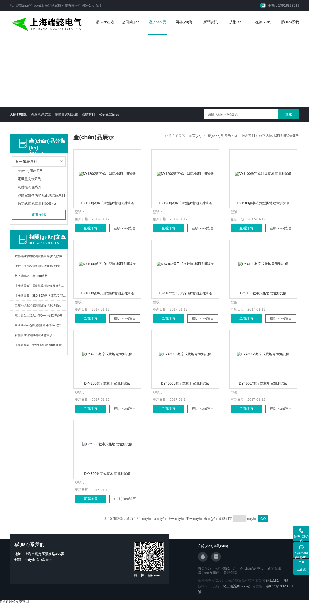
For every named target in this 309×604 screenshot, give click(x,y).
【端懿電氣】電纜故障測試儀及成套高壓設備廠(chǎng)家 (41, 285)
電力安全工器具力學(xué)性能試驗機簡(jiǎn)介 (41, 315)
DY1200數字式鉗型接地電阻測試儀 (185, 203)
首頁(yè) (195, 136)
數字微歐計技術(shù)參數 (31, 276)
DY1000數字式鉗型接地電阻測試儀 (107, 293)
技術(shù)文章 (237, 27)
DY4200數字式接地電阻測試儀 (107, 383)
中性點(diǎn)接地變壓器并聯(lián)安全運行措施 (41, 325)
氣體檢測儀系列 (29, 187)
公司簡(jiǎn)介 (131, 27)
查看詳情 (90, 228)
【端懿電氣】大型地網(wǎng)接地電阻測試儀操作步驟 (41, 345)
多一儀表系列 (245, 136)
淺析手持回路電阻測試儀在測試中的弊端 (41, 266)
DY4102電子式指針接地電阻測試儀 (185, 293)
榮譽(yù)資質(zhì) (184, 27)
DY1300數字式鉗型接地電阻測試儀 (107, 203)
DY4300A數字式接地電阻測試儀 (263, 383)
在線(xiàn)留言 (263, 27)
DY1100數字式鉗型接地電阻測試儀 (263, 203)
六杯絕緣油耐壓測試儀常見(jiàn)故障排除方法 (41, 256)
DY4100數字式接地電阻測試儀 (263, 293)
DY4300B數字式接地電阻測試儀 (185, 383)
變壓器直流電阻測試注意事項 (33, 335)
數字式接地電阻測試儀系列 (38, 203)
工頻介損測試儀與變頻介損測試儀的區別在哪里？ (41, 305)
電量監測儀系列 (29, 179)
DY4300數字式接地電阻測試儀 (107, 473)
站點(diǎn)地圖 (277, 580)
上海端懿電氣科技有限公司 (61, 5)
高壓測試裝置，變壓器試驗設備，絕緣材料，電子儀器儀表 (75, 114)
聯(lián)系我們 (290, 27)
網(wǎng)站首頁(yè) (105, 27)
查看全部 (38, 214)
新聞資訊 (210, 22)
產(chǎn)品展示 (219, 136)
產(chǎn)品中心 (157, 27)
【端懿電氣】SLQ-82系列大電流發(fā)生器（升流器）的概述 (41, 295)
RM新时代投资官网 (14, 602)
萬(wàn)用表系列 (30, 171)
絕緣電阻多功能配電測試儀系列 (41, 195)
